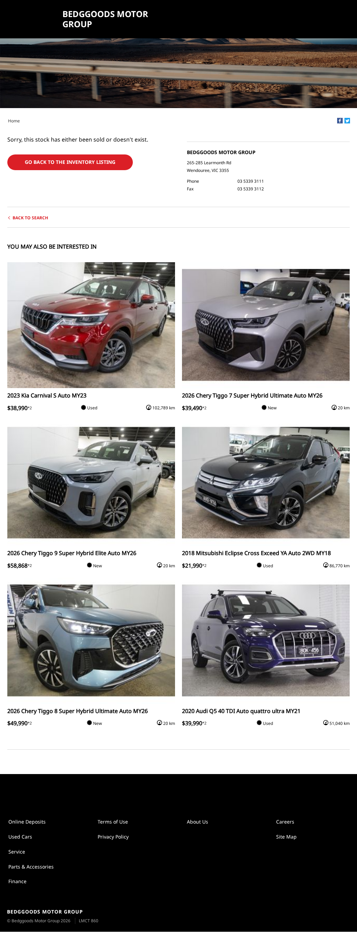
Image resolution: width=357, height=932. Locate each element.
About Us (197, 821)
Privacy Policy (113, 836)
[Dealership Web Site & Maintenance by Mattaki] (338, 916)
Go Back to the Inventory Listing (70, 162)
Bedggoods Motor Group (105, 19)
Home (14, 121)
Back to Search (30, 218)
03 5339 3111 (250, 181)
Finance (17, 881)
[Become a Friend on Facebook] (185, 792)
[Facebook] (340, 120)
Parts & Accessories (31, 866)
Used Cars (20, 836)
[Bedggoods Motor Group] (32, 19)
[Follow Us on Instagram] (171, 792)
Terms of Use (113, 821)
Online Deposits (27, 821)
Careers (285, 821)
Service (16, 851)
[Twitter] (347, 120)
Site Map (286, 836)
